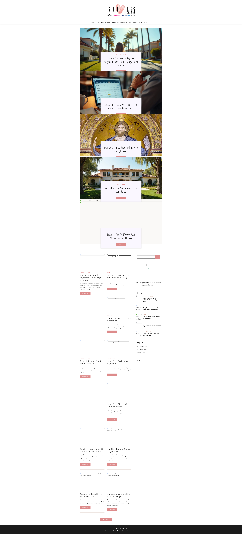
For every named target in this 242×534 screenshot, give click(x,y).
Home (93, 22)
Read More (121, 198)
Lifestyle (135, 22)
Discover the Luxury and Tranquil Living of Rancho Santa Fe (90, 362)
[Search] (157, 257)
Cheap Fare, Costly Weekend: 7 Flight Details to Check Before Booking (121, 106)
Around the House (105, 22)
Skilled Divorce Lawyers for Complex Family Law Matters (118, 450)
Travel (140, 22)
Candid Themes (133, 530)
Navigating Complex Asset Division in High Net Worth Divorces (92, 495)
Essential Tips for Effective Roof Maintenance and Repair (121, 236)
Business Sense (115, 22)
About (97, 22)
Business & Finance (142, 349)
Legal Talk (110, 446)
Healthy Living (123, 22)
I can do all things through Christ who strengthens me (121, 149)
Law (130, 22)
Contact (145, 22)
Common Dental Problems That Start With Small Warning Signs (118, 495)
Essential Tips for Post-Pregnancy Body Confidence (121, 189)
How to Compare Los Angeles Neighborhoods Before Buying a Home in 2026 (121, 61)
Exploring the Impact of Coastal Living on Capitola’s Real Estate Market (92, 450)
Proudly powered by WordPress (112, 530)
